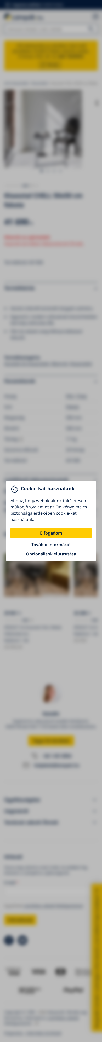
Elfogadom (51, 533)
